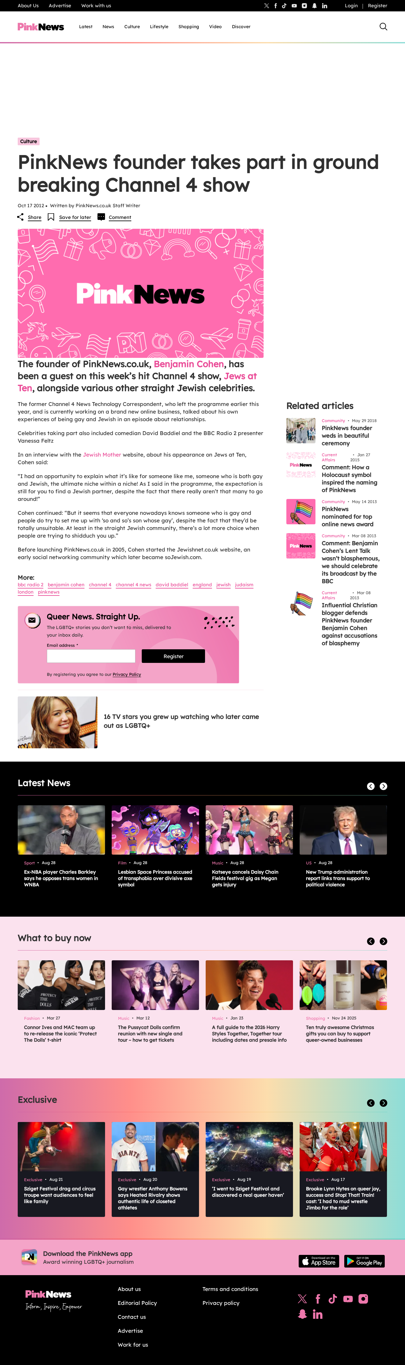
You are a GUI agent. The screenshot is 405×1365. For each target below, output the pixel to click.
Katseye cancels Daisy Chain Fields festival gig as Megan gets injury (245, 878)
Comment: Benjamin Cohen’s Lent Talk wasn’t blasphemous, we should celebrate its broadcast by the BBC (351, 562)
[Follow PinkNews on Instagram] (363, 1300)
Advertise (60, 6)
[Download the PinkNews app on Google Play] (364, 1261)
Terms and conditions (230, 1289)
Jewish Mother (103, 454)
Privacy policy (221, 1303)
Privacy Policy (127, 674)
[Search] (383, 26)
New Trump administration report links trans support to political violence (338, 878)
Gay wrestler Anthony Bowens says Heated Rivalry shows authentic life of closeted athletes (152, 1198)
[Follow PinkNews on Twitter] (302, 1300)
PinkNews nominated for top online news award (347, 516)
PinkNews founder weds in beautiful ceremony (347, 435)
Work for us (133, 1344)
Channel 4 (100, 585)
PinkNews (48, 592)
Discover (241, 26)
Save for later (75, 217)
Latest (85, 26)
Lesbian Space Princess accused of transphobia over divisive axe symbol (155, 878)
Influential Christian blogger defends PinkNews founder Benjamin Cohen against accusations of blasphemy (349, 624)
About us (129, 1289)
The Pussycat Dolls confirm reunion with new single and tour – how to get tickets (150, 1033)
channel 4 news (133, 585)
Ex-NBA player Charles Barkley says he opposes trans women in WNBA (61, 878)
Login (351, 6)
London (26, 592)
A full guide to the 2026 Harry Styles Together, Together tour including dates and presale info (249, 1033)
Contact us (132, 1316)
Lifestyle (159, 26)
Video (215, 26)
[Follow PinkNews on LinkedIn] (325, 5)
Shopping (188, 26)
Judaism (244, 585)
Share (34, 217)
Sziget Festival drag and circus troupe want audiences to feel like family (60, 1195)
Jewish (223, 585)
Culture (132, 26)
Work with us (96, 6)
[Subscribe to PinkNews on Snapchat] (302, 1315)
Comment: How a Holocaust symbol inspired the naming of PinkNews (349, 479)
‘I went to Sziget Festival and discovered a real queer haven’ (248, 1192)
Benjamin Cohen (189, 363)
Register (377, 6)
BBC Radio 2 (30, 585)
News (108, 26)
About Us (28, 6)
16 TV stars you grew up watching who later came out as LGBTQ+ (181, 721)
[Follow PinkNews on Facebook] (318, 1300)
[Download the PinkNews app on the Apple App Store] (319, 1261)
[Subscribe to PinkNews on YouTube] (348, 1300)
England (202, 585)
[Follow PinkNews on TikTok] (333, 1300)
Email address (70, 645)
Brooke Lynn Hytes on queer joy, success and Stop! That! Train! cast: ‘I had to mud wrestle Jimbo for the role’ (343, 1198)
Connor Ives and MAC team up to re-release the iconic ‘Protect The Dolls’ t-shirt (60, 1033)
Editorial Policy (137, 1303)
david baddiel (172, 585)
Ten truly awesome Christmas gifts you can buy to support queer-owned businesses (340, 1033)
